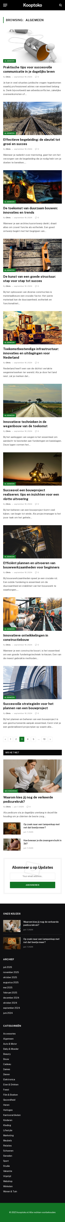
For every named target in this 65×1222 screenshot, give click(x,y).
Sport (6, 1161)
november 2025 (11, 972)
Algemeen (9, 61)
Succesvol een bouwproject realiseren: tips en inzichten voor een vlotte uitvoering (31, 494)
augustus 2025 (11, 982)
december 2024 (11, 997)
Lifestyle (7, 1130)
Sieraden (7, 1156)
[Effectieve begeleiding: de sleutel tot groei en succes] (32, 118)
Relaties (7, 1145)
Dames (6, 1069)
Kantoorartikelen (12, 1115)
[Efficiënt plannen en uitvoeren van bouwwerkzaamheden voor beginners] (32, 541)
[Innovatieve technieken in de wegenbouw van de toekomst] (32, 400)
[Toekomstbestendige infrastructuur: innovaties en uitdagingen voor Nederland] (32, 327)
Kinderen (7, 1120)
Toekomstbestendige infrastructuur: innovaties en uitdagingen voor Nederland (31, 353)
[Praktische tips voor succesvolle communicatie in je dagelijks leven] (32, 46)
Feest (6, 1089)
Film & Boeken (10, 1094)
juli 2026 (7, 967)
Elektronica (9, 1079)
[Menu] (5, 5)
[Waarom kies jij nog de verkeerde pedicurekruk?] (32, 776)
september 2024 (11, 1008)
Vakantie (7, 1171)
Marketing (8, 1135)
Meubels (7, 1140)
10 (44, 739)
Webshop (7, 1181)
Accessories (9, 1033)
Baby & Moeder (11, 1049)
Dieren (6, 1074)
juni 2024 (8, 1013)
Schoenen (8, 1150)
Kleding (7, 1125)
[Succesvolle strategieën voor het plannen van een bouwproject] (32, 682)
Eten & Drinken (10, 1084)
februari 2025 (10, 992)
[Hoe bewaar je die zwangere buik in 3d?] (12, 845)
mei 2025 (7, 987)
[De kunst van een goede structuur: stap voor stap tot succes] (32, 255)
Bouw (6, 1059)
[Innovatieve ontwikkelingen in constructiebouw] (32, 614)
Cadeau (7, 1064)
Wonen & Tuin (10, 1191)
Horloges (8, 1110)
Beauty (7, 1054)
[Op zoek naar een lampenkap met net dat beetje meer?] (12, 828)
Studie (6, 1166)
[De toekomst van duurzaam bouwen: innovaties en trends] (32, 186)
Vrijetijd (7, 1176)
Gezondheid (11, 791)
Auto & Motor (10, 1044)
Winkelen (8, 1186)
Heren (6, 1105)
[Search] (60, 5)
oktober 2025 (10, 977)
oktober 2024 (10, 1003)
